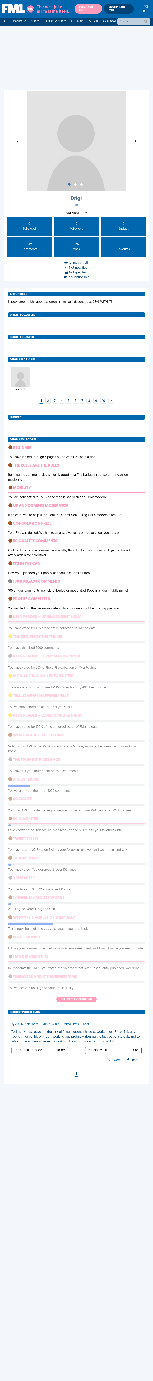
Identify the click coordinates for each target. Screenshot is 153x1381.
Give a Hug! (72, 213)
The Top (77, 21)
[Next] (111, 401)
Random (19, 21)
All (5, 21)
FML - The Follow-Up (103, 21)
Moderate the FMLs (117, 9)
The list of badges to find (76, 999)
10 (103, 401)
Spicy (35, 21)
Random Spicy (55, 21)
